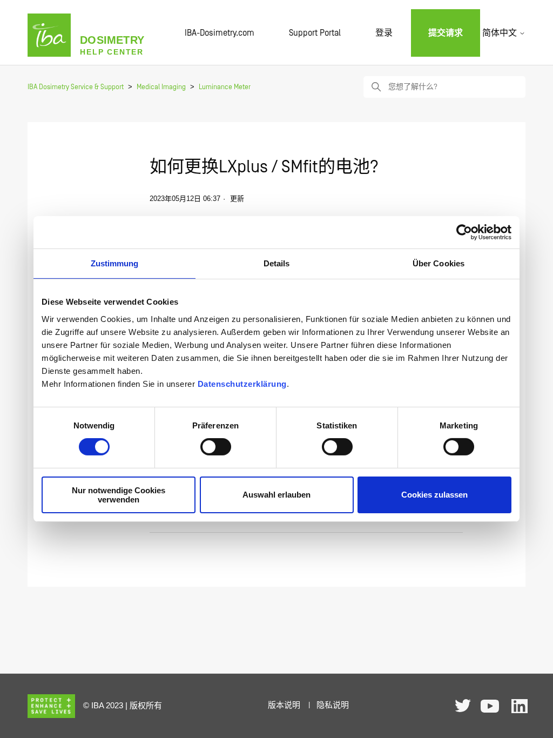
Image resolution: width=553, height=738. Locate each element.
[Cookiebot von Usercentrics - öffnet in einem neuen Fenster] (464, 232)
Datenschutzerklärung (242, 383)
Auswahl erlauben (276, 494)
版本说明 (284, 705)
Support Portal (315, 33)
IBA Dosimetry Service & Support (76, 87)
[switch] (215, 446)
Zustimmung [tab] (115, 263)
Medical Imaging (161, 87)
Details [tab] (277, 263)
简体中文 (500, 33)
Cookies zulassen (434, 494)
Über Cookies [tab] (438, 263)
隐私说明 (332, 705)
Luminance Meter (225, 87)
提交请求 (445, 33)
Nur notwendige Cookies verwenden (118, 495)
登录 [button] (384, 33)
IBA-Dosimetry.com (219, 33)
